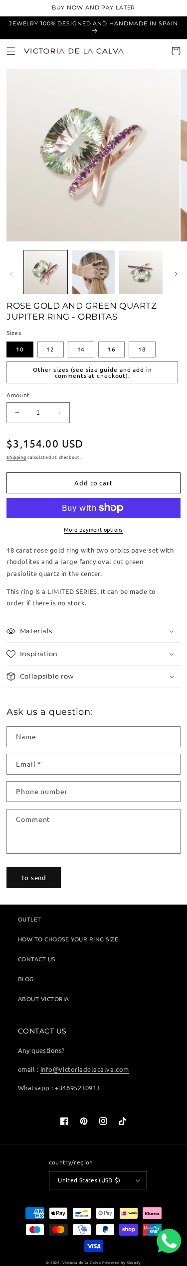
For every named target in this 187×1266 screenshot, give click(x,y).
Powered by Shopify (121, 1263)
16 (112, 349)
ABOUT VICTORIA (43, 999)
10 (20, 349)
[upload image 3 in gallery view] (140, 271)
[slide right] (176, 274)
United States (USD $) (89, 1180)
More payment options (93, 529)
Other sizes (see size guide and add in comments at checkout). (92, 372)
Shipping (16, 457)
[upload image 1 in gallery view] (45, 271)
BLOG (26, 979)
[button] (11, 51)
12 (50, 349)
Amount (17, 395)
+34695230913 (77, 1087)
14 (81, 349)
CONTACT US (36, 959)
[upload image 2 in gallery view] (93, 271)
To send (33, 877)
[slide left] (11, 274)
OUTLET (29, 919)
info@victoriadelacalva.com (84, 1069)
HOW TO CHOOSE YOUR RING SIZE (68, 939)
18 (142, 349)
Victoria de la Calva (81, 1263)
